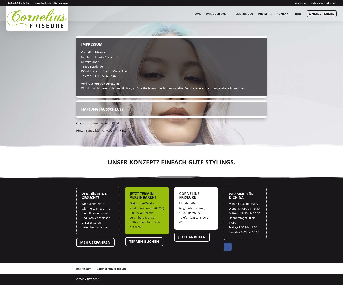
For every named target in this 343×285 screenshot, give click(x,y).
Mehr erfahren (95, 242)
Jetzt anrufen (192, 237)
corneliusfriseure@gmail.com (109, 71)
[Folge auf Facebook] (228, 247)
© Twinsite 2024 (87, 279)
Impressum (300, 3)
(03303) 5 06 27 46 (18, 3)
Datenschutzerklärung (324, 3)
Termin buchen (144, 241)
